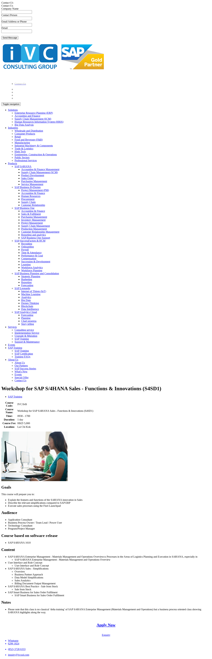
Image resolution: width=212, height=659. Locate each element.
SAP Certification (24, 353)
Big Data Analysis (24, 124)
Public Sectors (22, 157)
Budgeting (26, 279)
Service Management (32, 184)
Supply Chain (28, 202)
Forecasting (27, 285)
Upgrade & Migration (26, 335)
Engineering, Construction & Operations (36, 154)
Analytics (26, 297)
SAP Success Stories (25, 368)
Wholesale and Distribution (29, 130)
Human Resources (30, 196)
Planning (25, 318)
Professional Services (26, 160)
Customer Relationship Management (40, 231)
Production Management (34, 228)
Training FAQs (22, 356)
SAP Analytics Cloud (26, 312)
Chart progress (28, 321)
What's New (21, 371)
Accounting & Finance (33, 193)
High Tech (20, 151)
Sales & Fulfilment (31, 214)
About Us (13, 359)
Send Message (10, 38)
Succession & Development (35, 261)
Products (12, 163)
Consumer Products (25, 133)
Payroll (25, 249)
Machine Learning (30, 294)
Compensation (28, 258)
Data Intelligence (30, 309)
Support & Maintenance (27, 341)
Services (12, 327)
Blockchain (27, 306)
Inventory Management (33, 220)
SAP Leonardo (22, 288)
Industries (13, 127)
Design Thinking (30, 303)
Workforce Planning (31, 270)
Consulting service (24, 330)
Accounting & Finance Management (40, 169)
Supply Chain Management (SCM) (33, 118)
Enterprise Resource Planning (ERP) (34, 112)
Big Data (26, 300)
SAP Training (22, 338)
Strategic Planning (30, 276)
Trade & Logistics (24, 148)
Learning (26, 264)
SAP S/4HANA (23, 166)
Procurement (27, 199)
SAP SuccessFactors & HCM (30, 240)
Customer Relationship (33, 205)
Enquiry (106, 635)
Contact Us (20, 380)
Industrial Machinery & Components (34, 145)
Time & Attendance (31, 252)
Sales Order (27, 178)
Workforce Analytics (32, 267)
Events (11, 344)
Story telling (27, 324)
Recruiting (26, 243)
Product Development (32, 175)
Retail (18, 136)
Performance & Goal (32, 255)
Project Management (32, 222)
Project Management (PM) (35, 190)
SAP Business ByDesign (28, 187)
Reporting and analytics (33, 234)
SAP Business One (24, 208)
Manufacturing (22, 142)
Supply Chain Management (35, 225)
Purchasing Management (34, 181)
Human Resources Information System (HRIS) (39, 121)
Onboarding (27, 246)
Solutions (13, 110)
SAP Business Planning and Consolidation (37, 273)
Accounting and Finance (27, 115)
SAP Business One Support (35, 237)
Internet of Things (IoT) (33, 291)
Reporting (26, 282)
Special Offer (21, 377)
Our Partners (21, 365)
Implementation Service (27, 332)
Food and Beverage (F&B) (29, 139)
